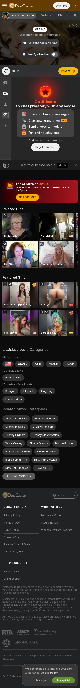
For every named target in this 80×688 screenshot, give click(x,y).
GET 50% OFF (27, 197)
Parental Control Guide (17, 544)
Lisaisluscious (14, 349)
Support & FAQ (12, 571)
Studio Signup (49, 522)
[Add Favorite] (6, 71)
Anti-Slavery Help (14, 551)
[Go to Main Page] (24, 5)
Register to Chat (45, 147)
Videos (47, 15)
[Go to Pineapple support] (6, 643)
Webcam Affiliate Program (56, 529)
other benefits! (53, 140)
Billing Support (12, 578)
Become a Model (51, 515)
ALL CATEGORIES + (19, 476)
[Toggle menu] (4, 5)
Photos (65, 15)
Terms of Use (12, 522)
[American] (8, 364)
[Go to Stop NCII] (26, 643)
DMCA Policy (11, 529)
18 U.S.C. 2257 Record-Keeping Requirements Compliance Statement (37, 657)
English (61, 495)
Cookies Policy (13, 537)
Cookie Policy (49, 672)
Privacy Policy (12, 515)
